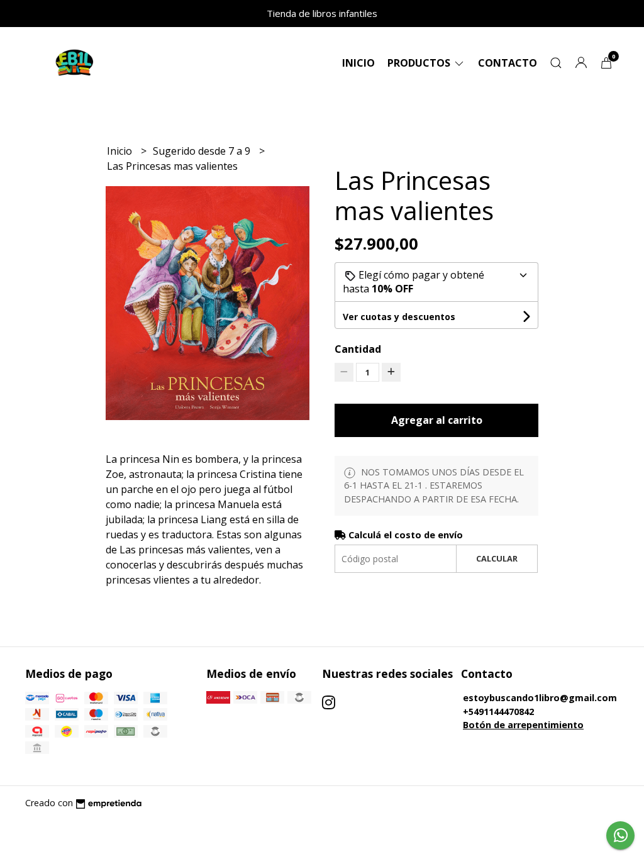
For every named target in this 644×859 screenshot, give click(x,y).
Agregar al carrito (436, 420)
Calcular (497, 558)
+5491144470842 (498, 712)
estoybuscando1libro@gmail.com (540, 698)
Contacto (507, 63)
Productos (420, 63)
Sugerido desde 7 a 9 (203, 151)
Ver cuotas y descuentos (399, 317)
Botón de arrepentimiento (523, 725)
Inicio (358, 63)
